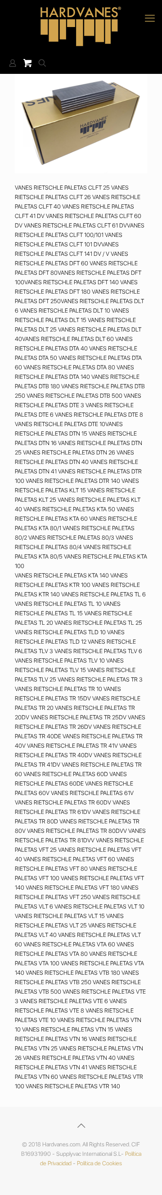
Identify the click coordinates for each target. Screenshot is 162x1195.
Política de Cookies (99, 1163)
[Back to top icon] (81, 1125)
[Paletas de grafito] (81, 26)
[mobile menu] (150, 18)
